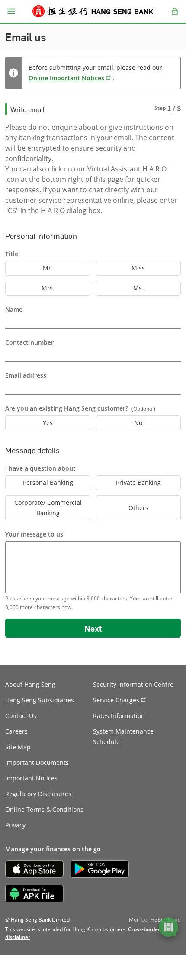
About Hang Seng (30, 684)
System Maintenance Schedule (123, 736)
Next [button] (93, 628)
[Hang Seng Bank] (93, 11)
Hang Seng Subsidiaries (39, 700)
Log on (175, 16)
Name (13, 309)
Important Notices (31, 778)
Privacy (15, 825)
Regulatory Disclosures (38, 794)
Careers (16, 731)
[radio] (47, 268)
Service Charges (116, 700)
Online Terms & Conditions (44, 809)
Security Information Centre (133, 684)
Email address (25, 375)
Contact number (29, 342)
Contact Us (20, 715)
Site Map (18, 747)
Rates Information (119, 715)
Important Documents (37, 762)
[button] (11, 11)
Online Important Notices (66, 78)
